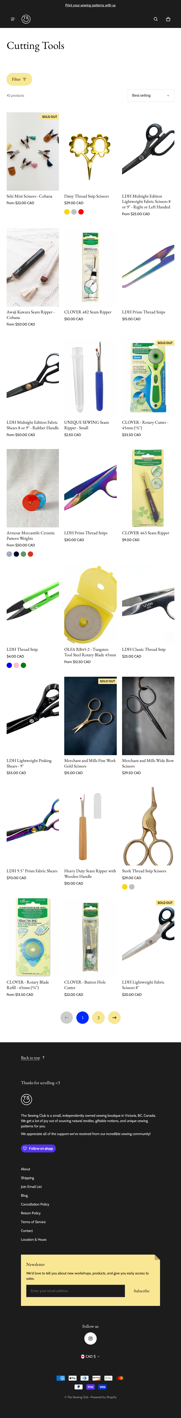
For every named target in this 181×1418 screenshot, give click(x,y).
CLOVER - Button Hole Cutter (85, 984)
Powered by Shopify (104, 1397)
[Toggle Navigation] (13, 19)
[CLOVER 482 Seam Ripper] (90, 267)
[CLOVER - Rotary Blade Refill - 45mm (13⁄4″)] (33, 937)
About (25, 1169)
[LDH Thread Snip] (33, 605)
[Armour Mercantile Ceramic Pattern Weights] (33, 488)
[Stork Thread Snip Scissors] (148, 826)
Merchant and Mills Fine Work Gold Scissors (90, 763)
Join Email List (31, 1187)
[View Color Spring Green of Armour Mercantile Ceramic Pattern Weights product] (23, 554)
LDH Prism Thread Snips (143, 312)
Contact (27, 1231)
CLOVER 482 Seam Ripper (87, 312)
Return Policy (31, 1213)
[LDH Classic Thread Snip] (148, 605)
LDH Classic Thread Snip (144, 649)
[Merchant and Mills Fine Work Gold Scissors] (90, 716)
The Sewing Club (78, 1397)
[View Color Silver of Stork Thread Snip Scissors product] (131, 886)
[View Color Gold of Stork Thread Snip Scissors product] (124, 886)
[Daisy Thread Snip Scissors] (90, 151)
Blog (24, 1195)
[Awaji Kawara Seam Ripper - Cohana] (33, 267)
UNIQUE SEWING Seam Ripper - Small (86, 425)
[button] (156, 19)
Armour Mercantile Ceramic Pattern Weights (31, 535)
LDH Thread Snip (22, 649)
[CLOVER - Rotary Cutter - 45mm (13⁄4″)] (148, 377)
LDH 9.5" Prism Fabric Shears (32, 871)
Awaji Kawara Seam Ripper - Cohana (31, 314)
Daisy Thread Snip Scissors (86, 196)
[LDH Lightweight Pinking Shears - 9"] (33, 716)
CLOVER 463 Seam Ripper (145, 533)
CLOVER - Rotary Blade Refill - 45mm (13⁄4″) (28, 984)
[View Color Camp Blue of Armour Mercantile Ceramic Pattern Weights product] (16, 554)
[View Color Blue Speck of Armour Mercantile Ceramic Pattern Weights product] (9, 554)
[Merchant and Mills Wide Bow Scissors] (148, 716)
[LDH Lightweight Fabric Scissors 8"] (148, 937)
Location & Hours (34, 1239)
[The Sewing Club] (26, 19)
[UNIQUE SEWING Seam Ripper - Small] (90, 377)
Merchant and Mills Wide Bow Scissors (148, 763)
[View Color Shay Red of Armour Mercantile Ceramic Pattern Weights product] (30, 554)
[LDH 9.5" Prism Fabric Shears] (33, 826)
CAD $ (91, 1356)
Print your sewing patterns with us (90, 5)
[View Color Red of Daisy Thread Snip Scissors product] (81, 211)
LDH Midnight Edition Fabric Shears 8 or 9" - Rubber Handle (33, 425)
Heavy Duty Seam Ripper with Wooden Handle (90, 873)
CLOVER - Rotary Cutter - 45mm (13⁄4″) (145, 425)
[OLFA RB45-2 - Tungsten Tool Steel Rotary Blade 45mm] (90, 605)
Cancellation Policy (35, 1204)
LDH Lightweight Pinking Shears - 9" (29, 763)
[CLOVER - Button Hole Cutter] (90, 937)
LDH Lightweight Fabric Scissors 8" (143, 984)
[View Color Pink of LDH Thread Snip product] (16, 665)
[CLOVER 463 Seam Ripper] (148, 488)
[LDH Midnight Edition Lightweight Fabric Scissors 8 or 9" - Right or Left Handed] (148, 151)
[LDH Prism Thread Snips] (148, 267)
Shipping (27, 1178)
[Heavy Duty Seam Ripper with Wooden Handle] (90, 826)
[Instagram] (90, 1338)
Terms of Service (33, 1222)
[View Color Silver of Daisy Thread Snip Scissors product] (74, 211)
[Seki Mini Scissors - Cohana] (33, 151)
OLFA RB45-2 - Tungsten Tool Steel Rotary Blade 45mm (90, 652)
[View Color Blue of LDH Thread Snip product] (9, 665)
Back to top (30, 1057)
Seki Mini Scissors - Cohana (29, 196)
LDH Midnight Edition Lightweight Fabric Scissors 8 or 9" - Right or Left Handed (146, 201)
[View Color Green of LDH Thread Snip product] (23, 665)
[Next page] (114, 1017)
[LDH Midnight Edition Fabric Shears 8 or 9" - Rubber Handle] (33, 377)
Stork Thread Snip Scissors (144, 871)
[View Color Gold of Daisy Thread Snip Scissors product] (67, 211)
